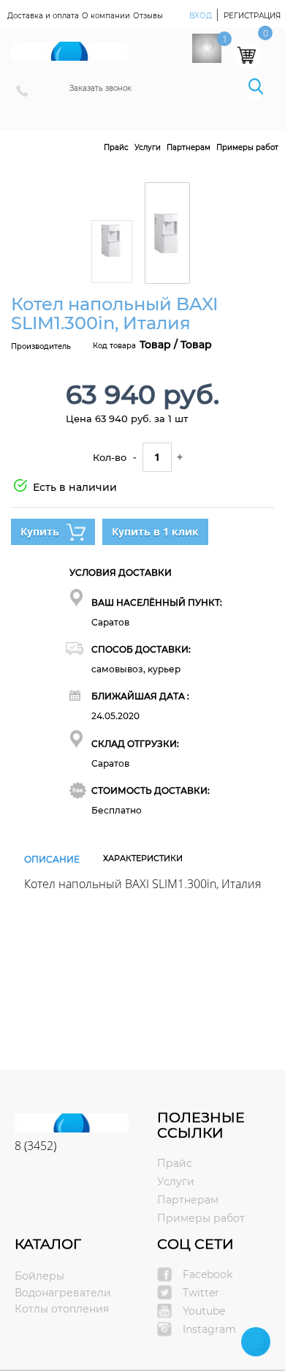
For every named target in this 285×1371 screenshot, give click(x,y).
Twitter (201, 1292)
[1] (206, 48)
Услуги (147, 147)
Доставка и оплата (43, 15)
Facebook (207, 1274)
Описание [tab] (52, 859)
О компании (106, 15)
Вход (201, 15)
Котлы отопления (62, 1308)
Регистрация (252, 15)
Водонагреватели (63, 1292)
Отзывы (148, 15)
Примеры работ (247, 147)
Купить (39, 531)
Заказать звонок (100, 88)
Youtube (204, 1311)
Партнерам (188, 147)
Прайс (116, 147)
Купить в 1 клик (155, 531)
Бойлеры (39, 1275)
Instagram (209, 1329)
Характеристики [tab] (143, 858)
